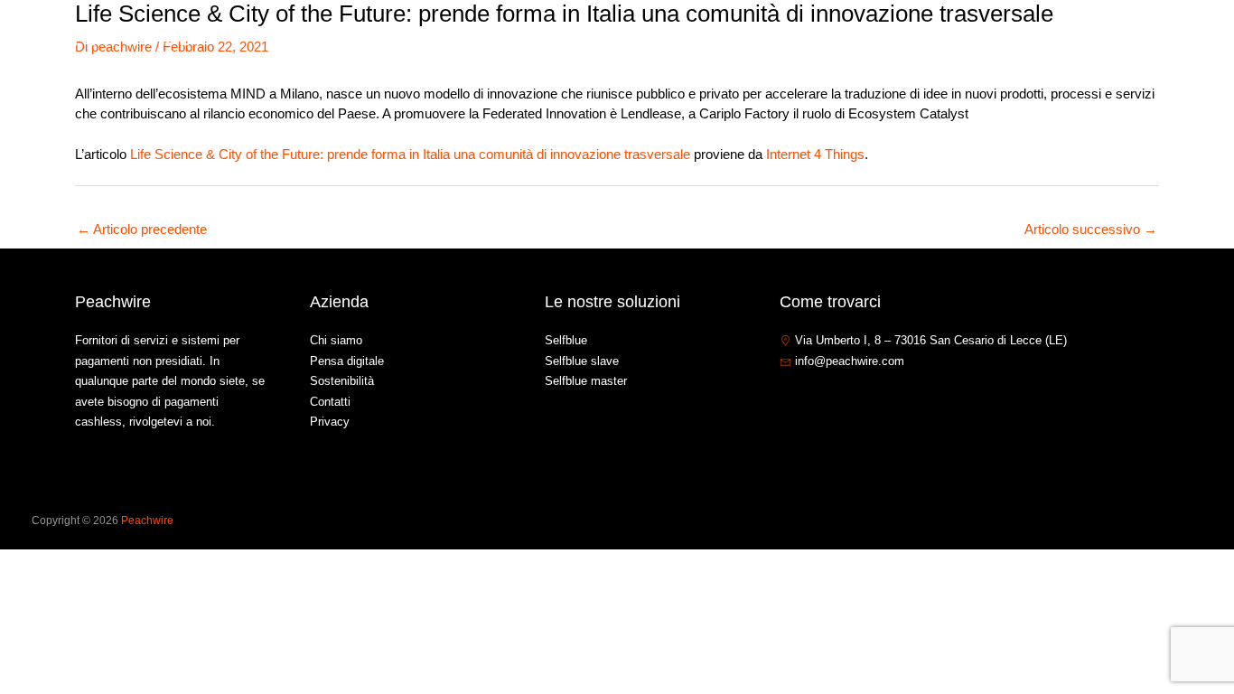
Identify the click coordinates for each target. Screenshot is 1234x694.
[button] (960, 39)
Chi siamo (842, 39)
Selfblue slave (582, 361)
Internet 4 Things (815, 154)
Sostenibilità (342, 381)
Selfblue (566, 340)
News (1013, 39)
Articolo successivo (1090, 229)
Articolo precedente (142, 229)
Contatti (1080, 39)
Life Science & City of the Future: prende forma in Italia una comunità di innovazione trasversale (410, 154)
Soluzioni (925, 39)
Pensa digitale (347, 361)
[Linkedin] (842, 400)
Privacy (330, 421)
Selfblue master (586, 381)
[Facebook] (788, 400)
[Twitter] (815, 400)
